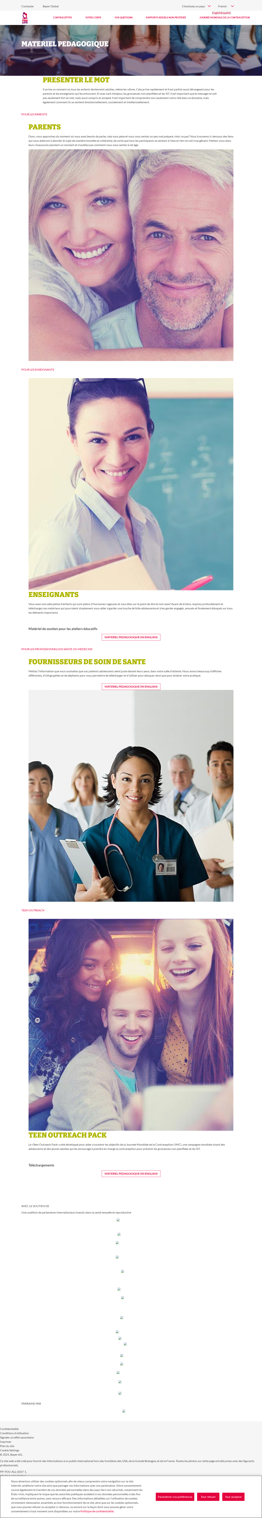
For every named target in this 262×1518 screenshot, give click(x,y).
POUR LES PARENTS (34, 114)
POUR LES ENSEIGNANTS (37, 369)
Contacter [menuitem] (27, 6)
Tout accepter (233, 1496)
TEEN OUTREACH (32, 910)
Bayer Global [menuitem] (51, 6)
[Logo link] (25, 18)
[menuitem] (62, 17)
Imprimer (5, 1441)
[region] (131, 1497)
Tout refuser (208, 1496)
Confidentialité (9, 1428)
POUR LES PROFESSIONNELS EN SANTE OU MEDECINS (56, 649)
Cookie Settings (9, 1450)
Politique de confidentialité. (97, 1511)
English (216, 12)
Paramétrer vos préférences (175, 1496)
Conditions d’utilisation (14, 1433)
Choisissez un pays (193, 6)
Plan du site (7, 1446)
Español (226, 12)
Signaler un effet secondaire (17, 1437)
